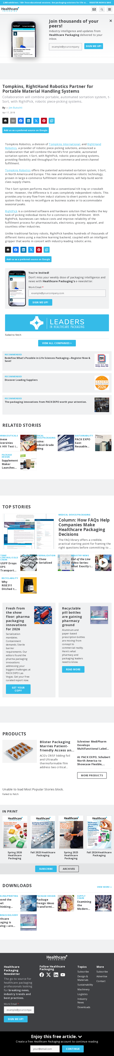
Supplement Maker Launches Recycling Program (10, 464)
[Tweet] (36, 121)
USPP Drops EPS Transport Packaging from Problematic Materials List (8, 567)
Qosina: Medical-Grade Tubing (44, 445)
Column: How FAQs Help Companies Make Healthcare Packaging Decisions (84, 527)
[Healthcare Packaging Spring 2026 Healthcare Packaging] (14, 832)
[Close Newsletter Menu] (111, 21)
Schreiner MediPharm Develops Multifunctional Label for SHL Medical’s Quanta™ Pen (92, 745)
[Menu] (110, 9)
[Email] (13, 121)
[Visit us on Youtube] (63, 974)
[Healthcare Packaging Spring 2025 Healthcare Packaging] (71, 832)
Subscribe (46, 868)
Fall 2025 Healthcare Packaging (43, 854)
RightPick (11, 211)
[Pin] (44, 121)
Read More (73, 669)
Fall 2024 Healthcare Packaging (99, 854)
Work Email (35, 287)
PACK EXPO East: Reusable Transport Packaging (82, 443)
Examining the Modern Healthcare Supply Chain (84, 905)
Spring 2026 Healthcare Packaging (15, 855)
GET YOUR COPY (18, 689)
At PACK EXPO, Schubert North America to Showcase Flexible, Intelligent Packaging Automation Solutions (93, 760)
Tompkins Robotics (18, 170)
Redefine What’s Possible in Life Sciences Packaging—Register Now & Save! (47, 359)
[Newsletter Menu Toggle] (94, 9)
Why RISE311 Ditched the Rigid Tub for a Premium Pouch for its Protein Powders (10, 585)
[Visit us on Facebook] (41, 974)
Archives (69, 868)
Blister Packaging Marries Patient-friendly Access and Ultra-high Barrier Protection (57, 746)
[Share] (21, 121)
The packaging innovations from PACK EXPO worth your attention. (46, 401)
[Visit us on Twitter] (48, 974)
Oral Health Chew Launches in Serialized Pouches (37, 562)
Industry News (80, 555)
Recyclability (10, 578)
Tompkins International (64, 144)
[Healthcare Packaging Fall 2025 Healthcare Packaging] (43, 832)
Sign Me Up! (94, 46)
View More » (104, 886)
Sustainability (84, 435)
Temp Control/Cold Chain (9, 557)
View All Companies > (57, 343)
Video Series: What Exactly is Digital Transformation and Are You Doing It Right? (82, 562)
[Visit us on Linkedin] (56, 974)
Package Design (7, 455)
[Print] (5, 121)
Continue (73, 1049)
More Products (92, 775)
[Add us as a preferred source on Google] (52, 121)
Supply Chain (81, 897)
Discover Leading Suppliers (21, 379)
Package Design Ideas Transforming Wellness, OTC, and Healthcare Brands (46, 903)
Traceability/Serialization (38, 555)
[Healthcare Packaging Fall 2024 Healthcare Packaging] (99, 832)
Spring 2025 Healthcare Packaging (71, 855)
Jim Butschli (15, 107)
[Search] (102, 9)
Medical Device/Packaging (44, 436)
